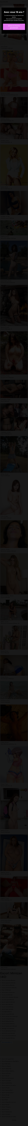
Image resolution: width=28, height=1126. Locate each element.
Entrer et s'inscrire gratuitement (14, 27)
